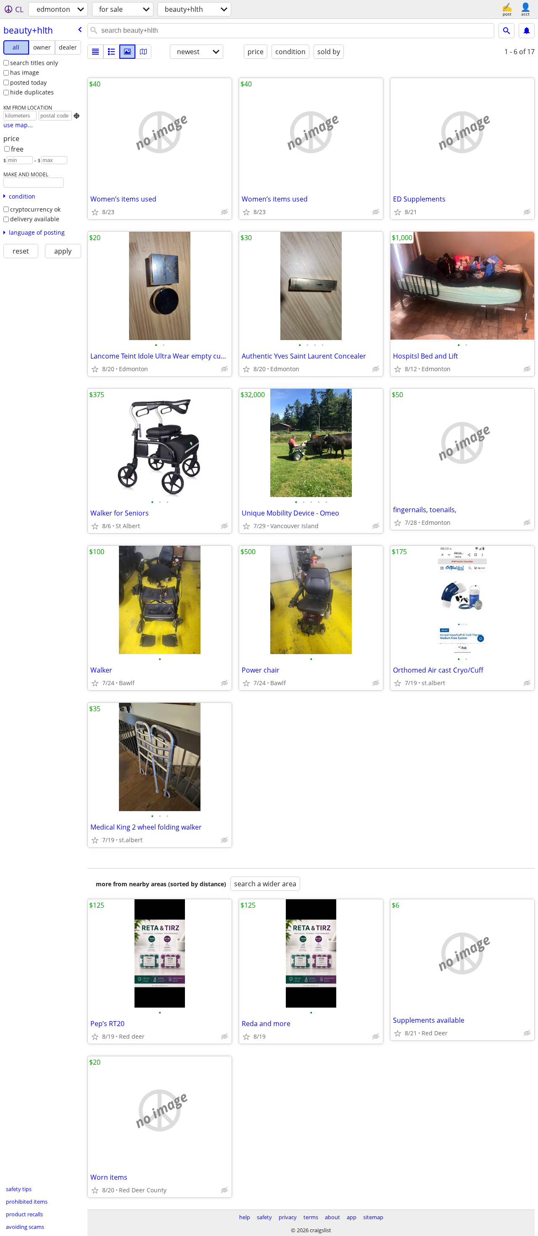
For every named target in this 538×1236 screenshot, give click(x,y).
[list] (95, 52)
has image (24, 72)
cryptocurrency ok (35, 209)
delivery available (34, 219)
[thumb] (111, 52)
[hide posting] (224, 212)
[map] (143, 52)
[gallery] (127, 52)
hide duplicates (32, 92)
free (17, 149)
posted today (28, 82)
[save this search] (527, 30)
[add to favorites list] (95, 212)
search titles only (34, 63)
